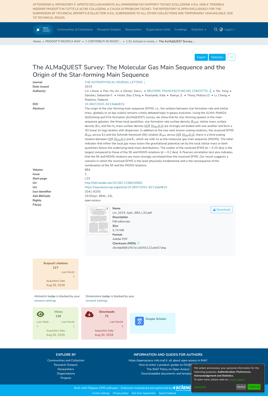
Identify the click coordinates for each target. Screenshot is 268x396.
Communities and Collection (65, 360)
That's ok (253, 387)
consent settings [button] (45, 301)
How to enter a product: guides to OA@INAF (168, 365)
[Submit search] (216, 29)
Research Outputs (66, 365)
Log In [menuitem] (229, 30)
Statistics (217, 57)
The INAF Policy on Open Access (168, 369)
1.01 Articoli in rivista (140, 41)
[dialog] (227, 378)
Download (223, 210)
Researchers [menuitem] (133, 30)
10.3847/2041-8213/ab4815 (104, 104)
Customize (200, 387)
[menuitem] (198, 29)
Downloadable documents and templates (168, 374)
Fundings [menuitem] (181, 30)
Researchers (66, 369)
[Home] (43, 30)
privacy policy (236, 379)
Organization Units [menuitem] (158, 30)
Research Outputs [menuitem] (109, 30)
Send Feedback (167, 393)
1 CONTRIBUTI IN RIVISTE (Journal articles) (103, 41)
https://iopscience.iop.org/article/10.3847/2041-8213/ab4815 (126, 187)
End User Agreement (144, 393)
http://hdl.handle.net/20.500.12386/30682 (114, 183)
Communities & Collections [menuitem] (75, 30)
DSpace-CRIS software (103, 388)
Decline (241, 387)
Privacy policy (120, 393)
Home (37, 41)
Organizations (66, 374)
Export (201, 57)
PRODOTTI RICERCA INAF (63, 41)
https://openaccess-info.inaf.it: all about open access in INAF (168, 360)
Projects (66, 378)
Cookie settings (101, 393)
